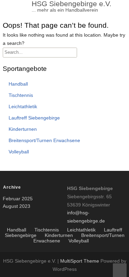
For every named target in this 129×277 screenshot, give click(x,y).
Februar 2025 (18, 198)
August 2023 (16, 206)
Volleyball (19, 151)
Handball (18, 84)
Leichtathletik (23, 106)
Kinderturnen (23, 129)
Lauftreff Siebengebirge (34, 118)
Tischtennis (21, 95)
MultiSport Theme (80, 261)
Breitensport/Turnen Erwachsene (44, 140)
